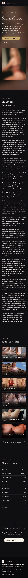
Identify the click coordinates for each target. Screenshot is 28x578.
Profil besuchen (14, 540)
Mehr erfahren (9, 42)
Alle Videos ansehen (14, 442)
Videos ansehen (11, 38)
